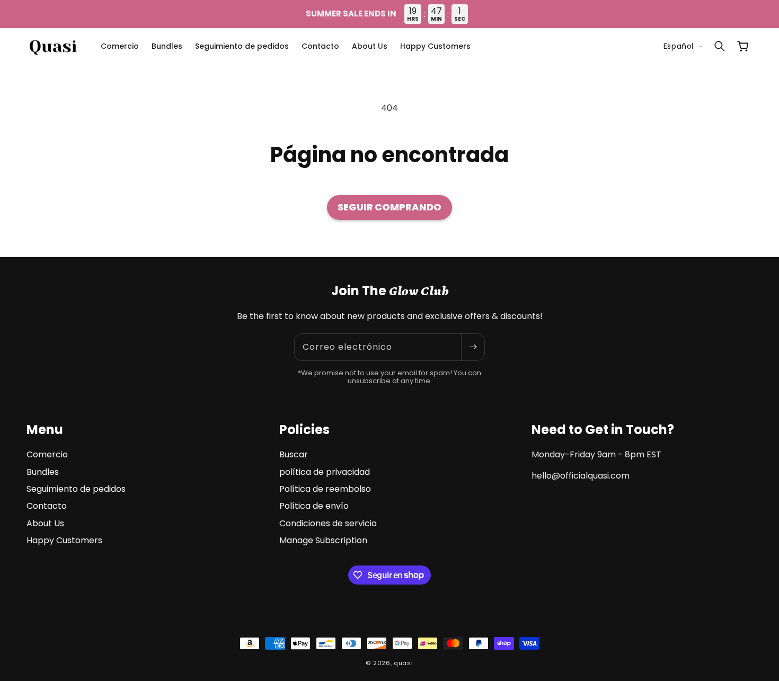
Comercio (47, 455)
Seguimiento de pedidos (76, 489)
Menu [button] (44, 429)
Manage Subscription (323, 540)
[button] (719, 46)
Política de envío (314, 506)
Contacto (46, 506)
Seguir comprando (389, 207)
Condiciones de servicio (328, 523)
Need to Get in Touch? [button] (603, 429)
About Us (45, 523)
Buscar (293, 455)
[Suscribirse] (472, 347)
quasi (403, 663)
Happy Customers (64, 540)
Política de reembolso (325, 489)
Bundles (42, 472)
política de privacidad (324, 472)
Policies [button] (304, 429)
